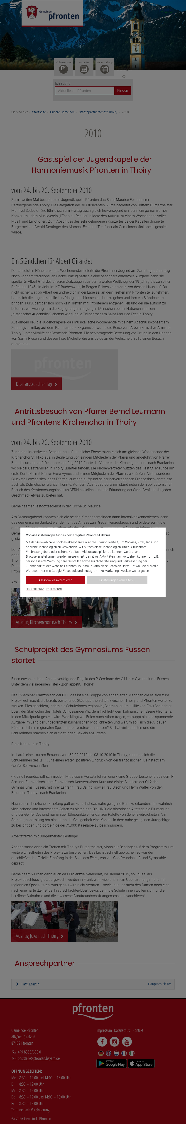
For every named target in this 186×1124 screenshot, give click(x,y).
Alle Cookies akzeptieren (55, 580)
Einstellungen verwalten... (117, 580)
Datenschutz (35, 589)
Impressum (54, 589)
